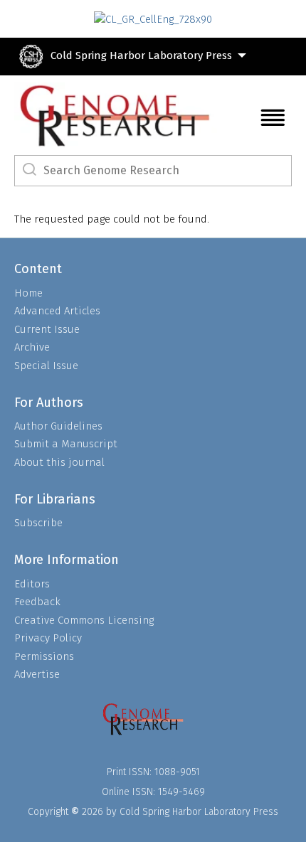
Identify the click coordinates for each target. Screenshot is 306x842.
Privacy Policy (48, 638)
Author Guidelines (58, 426)
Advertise (37, 674)
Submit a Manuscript (65, 443)
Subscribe (38, 522)
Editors (32, 583)
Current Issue (47, 329)
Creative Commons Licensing (84, 620)
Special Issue (46, 365)
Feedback (37, 601)
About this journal (59, 462)
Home (28, 293)
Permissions (44, 656)
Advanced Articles (57, 310)
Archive (32, 347)
